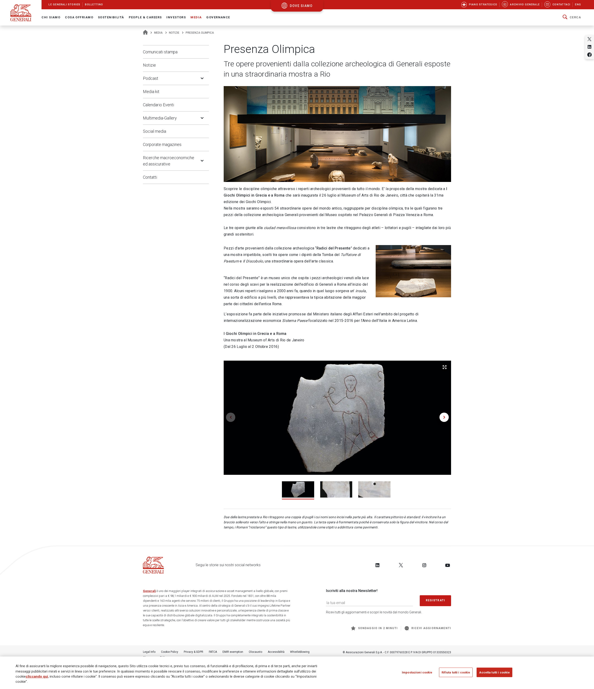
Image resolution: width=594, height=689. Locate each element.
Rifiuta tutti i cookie (456, 672)
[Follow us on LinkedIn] (377, 565)
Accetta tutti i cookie (494, 672)
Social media (154, 131)
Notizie (174, 32)
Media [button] (196, 17)
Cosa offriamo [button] (79, 17)
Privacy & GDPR (193, 651)
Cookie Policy (169, 651)
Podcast (150, 78)
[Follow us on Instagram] (424, 565)
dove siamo (301, 6)
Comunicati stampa (160, 51)
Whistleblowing (300, 651)
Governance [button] (218, 17)
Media (158, 32)
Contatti (150, 177)
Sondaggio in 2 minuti (378, 628)
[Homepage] (145, 32)
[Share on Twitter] (589, 39)
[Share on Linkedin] (589, 46)
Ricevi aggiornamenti (431, 628)
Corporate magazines (162, 144)
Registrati (435, 600)
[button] (572, 17)
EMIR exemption (233, 651)
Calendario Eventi (158, 104)
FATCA (213, 651)
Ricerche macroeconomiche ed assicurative (168, 160)
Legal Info (149, 651)
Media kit (151, 91)
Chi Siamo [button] (51, 17)
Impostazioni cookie (417, 672)
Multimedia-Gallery (160, 118)
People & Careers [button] (145, 17)
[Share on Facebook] (589, 54)
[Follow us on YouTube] (447, 565)
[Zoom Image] (444, 367)
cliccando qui (37, 676)
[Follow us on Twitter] (400, 565)
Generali (149, 591)
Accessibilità (276, 651)
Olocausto (255, 651)
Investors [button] (176, 17)
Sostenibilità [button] (111, 17)
